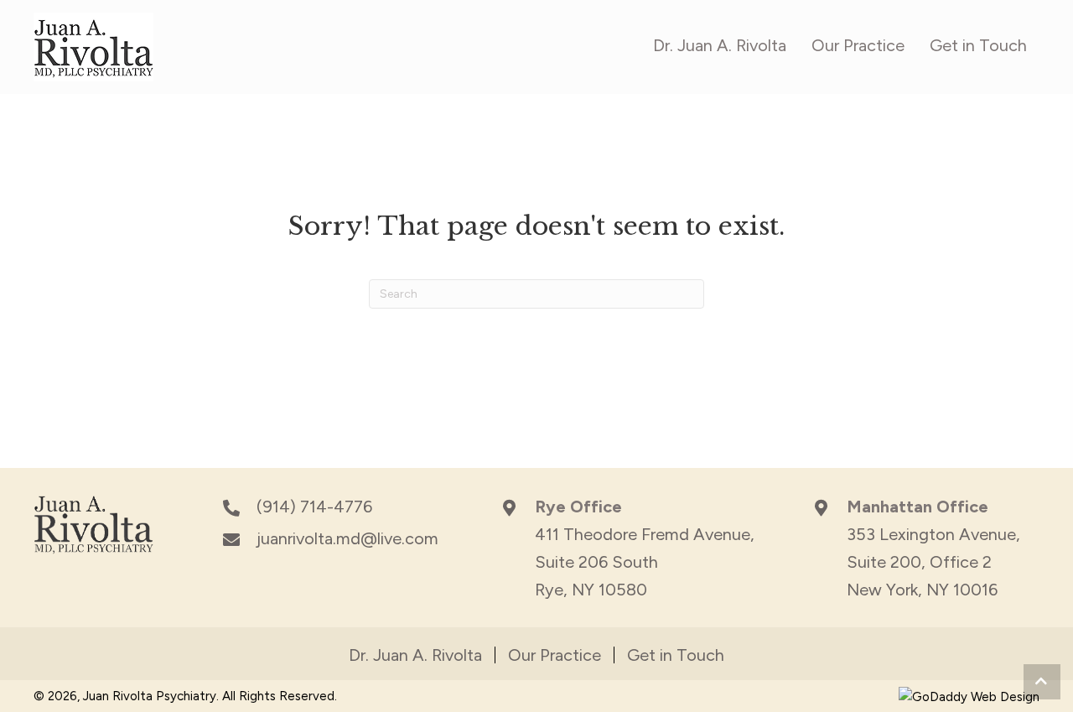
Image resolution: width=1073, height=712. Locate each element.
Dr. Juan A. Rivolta (415, 655)
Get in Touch (675, 655)
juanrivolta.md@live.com (347, 538)
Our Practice (554, 655)
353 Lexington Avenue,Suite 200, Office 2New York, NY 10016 (933, 562)
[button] (1042, 681)
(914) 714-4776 (314, 506)
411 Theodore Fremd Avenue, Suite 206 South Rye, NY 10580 (644, 562)
